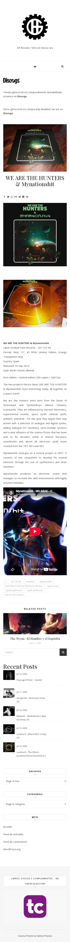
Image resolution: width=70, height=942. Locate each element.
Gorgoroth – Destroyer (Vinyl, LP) (31, 700)
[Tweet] (8, 197)
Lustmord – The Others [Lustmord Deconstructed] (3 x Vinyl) (31, 754)
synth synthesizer (35, 590)
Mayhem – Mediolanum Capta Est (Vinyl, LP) (31, 718)
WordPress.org (12, 849)
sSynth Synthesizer (13, 590)
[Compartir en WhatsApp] (12, 197)
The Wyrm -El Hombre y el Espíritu (35, 639)
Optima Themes (44, 935)
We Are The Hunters (14, 594)
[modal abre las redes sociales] (27, 197)
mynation (30, 581)
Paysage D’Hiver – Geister (29, 679)
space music (53, 586)
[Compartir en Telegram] (19, 197)
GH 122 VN (16, 581)
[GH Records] (35, 26)
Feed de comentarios (15, 841)
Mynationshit (45, 581)
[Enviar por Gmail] (15, 197)
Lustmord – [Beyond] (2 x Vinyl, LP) (32, 736)
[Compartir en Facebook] (4, 197)
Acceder (7, 826)
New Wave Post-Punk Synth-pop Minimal (23, 586)
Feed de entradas (13, 834)
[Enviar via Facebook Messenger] (23, 197)
